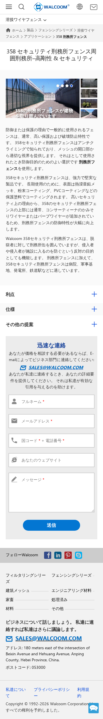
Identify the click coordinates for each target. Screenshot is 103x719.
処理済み (60, 599)
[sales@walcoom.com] (93, 7)
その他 (58, 608)
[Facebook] (49, 556)
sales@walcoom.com (56, 367)
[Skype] (80, 556)
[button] (57, 85)
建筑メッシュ (18, 590)
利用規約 (83, 692)
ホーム (17, 30)
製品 (30, 30)
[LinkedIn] (59, 556)
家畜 (10, 599)
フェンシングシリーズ (55, 30)
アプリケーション (38, 36)
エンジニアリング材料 (72, 590)
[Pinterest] (69, 556)
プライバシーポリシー (52, 692)
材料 (10, 608)
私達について (16, 692)
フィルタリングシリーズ (26, 578)
